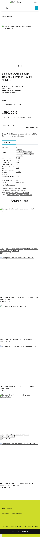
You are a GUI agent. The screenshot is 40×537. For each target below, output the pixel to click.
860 (17, 160)
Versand (35, 526)
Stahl (18, 147)
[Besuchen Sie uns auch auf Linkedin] (3, 522)
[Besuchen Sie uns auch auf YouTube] (3, 520)
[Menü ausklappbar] (4, 2)
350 (17, 168)
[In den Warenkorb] (3, 24)
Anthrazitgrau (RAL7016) (25, 155)
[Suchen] (36, 8)
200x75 (18, 172)
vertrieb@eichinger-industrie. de (19, 195)
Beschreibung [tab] (9, 142)
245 (17, 177)
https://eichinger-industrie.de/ (17, 193)
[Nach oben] (1, 535)
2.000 (18, 162)
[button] (26, 2)
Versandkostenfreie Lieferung (24, 117)
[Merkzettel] (29, 2)
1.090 (18, 158)
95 (17, 165)
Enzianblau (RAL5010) (20, 151)
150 (17, 181)
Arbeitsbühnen (15, 90)
